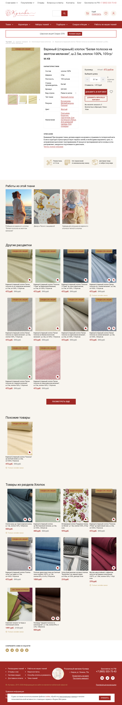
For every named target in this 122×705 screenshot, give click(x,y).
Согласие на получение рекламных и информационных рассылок (56, 376)
